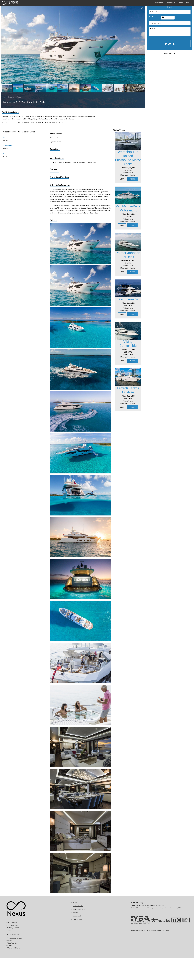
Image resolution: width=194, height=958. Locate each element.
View (122, 179)
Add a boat (183, 3)
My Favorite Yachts (79, 909)
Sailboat (75, 912)
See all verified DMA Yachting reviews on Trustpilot (147, 905)
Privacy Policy (77, 919)
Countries (158, 3)
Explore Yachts (78, 906)
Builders (170, 3)
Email (151, 17)
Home (4, 97)
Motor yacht (77, 916)
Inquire (133, 179)
